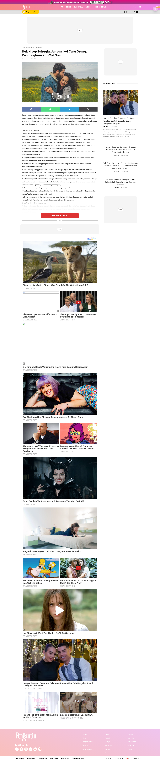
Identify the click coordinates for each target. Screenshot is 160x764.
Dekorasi (39, 47)
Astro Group (138, 758)
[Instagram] (127, 12)
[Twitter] (129, 12)
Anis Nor (26, 59)
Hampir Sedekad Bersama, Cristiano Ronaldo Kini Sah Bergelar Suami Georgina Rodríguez (119, 121)
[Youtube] (134, 12)
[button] (134, 7)
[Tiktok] (132, 12)
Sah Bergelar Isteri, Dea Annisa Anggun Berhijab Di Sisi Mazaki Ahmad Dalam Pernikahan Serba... (120, 165)
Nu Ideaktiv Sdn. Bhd (121, 758)
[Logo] (25, 7)
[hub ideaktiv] (140, 6)
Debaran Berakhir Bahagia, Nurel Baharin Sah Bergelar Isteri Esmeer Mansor (120, 182)
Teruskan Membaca (60, 216)
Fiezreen (105, 126)
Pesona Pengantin (28, 47)
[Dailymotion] (137, 12)
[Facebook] (124, 12)
